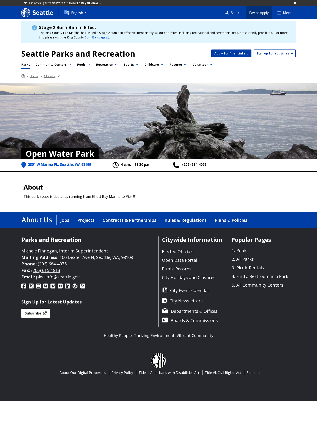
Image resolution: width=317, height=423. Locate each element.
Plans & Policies (231, 220)
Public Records (176, 269)
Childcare (151, 64)
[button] (295, 3)
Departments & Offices (194, 311)
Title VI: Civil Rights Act (223, 372)
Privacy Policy (122, 372)
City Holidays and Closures (188, 277)
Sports (129, 64)
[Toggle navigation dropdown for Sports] (137, 64)
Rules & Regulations (186, 220)
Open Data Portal (179, 260)
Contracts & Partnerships (129, 220)
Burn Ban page (95, 37)
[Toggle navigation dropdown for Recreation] (116, 64)
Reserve (175, 64)
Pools (81, 64)
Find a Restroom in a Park (262, 276)
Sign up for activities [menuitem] (273, 53)
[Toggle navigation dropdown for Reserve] (185, 64)
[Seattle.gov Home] (23, 76)
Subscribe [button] (33, 313)
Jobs (64, 220)
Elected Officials (177, 251)
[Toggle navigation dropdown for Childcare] (162, 64)
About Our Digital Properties (83, 372)
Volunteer (200, 64)
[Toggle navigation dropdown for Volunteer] (211, 64)
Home (34, 76)
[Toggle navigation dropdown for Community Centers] (69, 64)
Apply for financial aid (231, 53)
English (77, 12)
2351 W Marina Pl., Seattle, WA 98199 (59, 164)
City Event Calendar (189, 290)
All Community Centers (259, 285)
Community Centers (51, 64)
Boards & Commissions (194, 320)
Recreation (104, 64)
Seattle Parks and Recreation (78, 53)
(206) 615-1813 (45, 270)
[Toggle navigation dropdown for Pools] (88, 64)
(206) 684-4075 (194, 164)
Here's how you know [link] (84, 3)
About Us (37, 219)
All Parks (49, 76)
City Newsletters (186, 301)
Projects (85, 220)
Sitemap (253, 372)
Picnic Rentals (250, 268)
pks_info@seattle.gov (58, 277)
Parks (25, 64)
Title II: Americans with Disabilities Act (168, 372)
